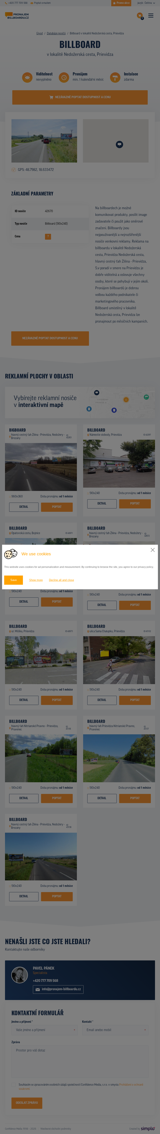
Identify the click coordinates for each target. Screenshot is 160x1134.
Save (13, 580)
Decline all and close (61, 580)
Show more (36, 580)
